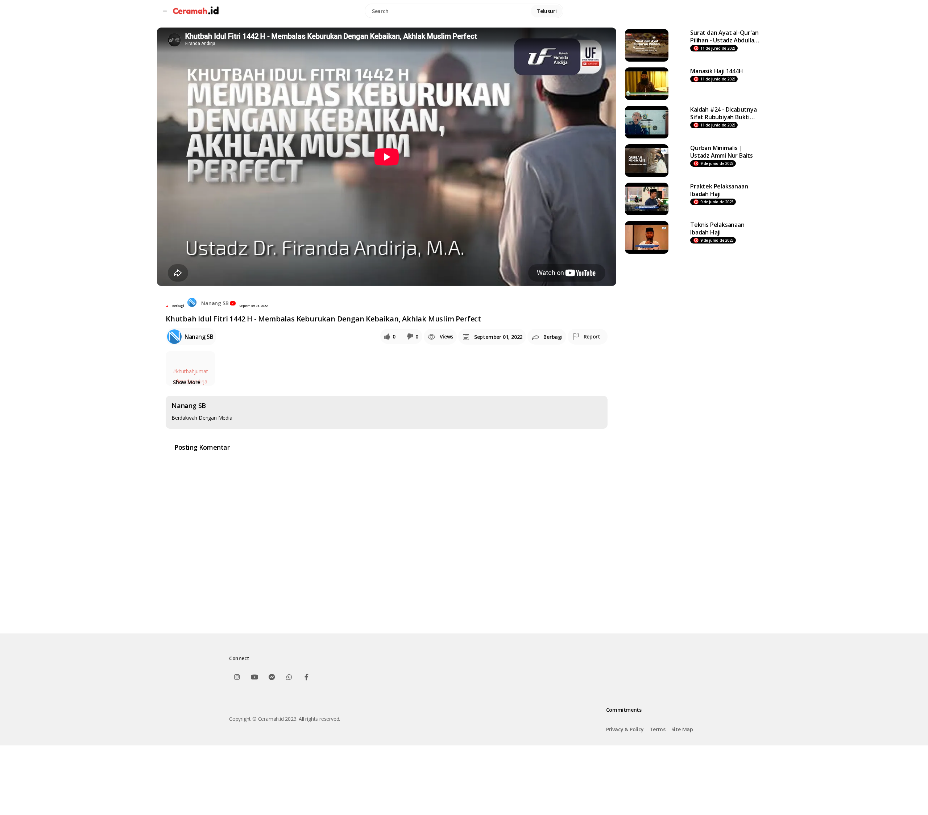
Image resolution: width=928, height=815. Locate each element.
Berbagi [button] (178, 306)
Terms (658, 729)
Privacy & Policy (625, 729)
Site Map (682, 729)
